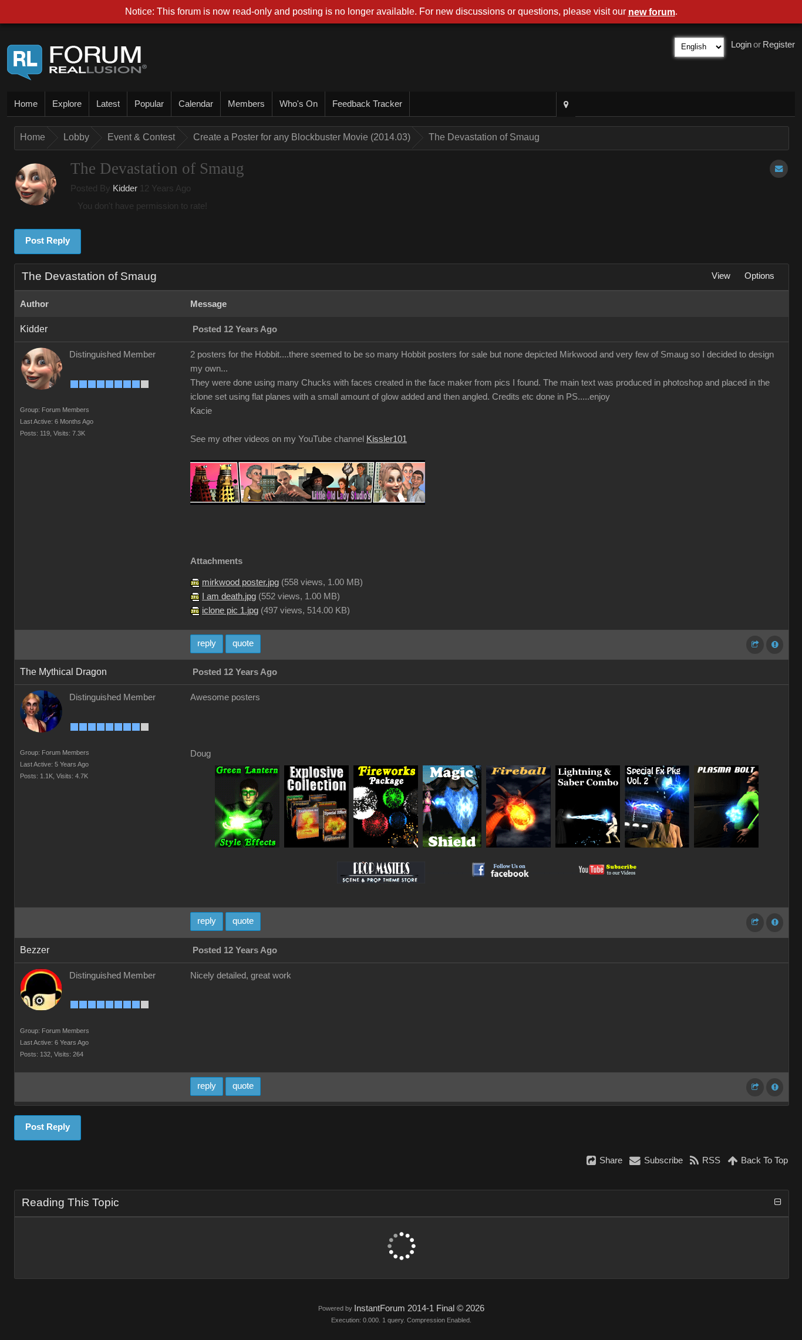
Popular (149, 104)
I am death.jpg (229, 596)
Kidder (125, 188)
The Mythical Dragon (63, 672)
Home (26, 104)
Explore (67, 104)
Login (741, 44)
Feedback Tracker (367, 104)
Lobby (76, 137)
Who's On (298, 104)
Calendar (195, 104)
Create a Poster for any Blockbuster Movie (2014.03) (301, 137)
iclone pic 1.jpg (230, 610)
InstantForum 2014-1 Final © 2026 (419, 1308)
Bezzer (34, 950)
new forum (651, 12)
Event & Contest (141, 137)
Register (779, 44)
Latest (108, 104)
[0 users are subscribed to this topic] (779, 169)
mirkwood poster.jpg (240, 582)
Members (246, 104)
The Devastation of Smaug (484, 137)
